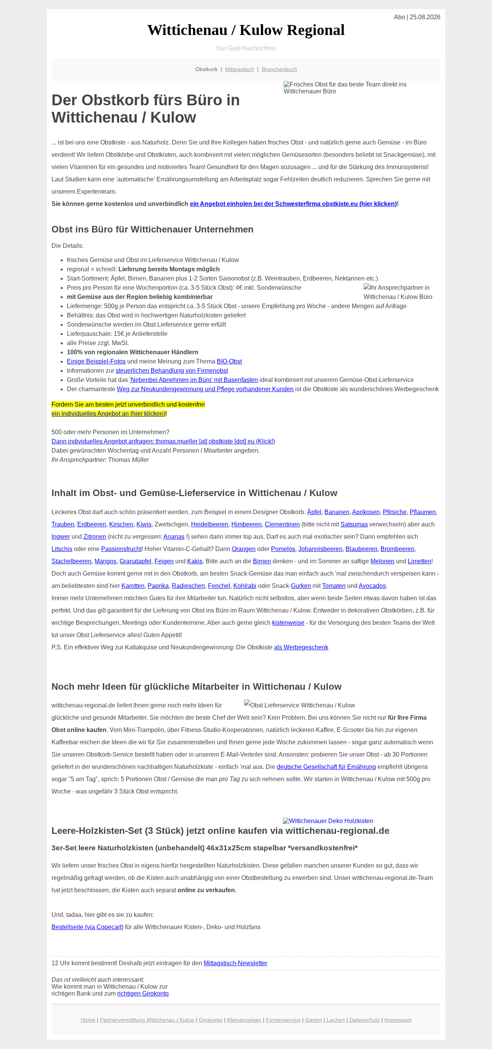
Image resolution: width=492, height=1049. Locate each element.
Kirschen (121, 524)
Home (88, 1020)
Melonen (382, 561)
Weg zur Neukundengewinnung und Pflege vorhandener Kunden (205, 389)
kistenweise (288, 622)
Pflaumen (423, 512)
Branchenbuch (279, 69)
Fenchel (219, 586)
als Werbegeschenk (301, 647)
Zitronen (94, 536)
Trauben (63, 524)
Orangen (244, 549)
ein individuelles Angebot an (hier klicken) (108, 413)
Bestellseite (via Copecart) (87, 927)
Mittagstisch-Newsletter (235, 963)
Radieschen (188, 586)
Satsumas (354, 524)
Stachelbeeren (71, 561)
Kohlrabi (244, 586)
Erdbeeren (91, 524)
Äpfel (314, 512)
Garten (313, 1020)
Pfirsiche (395, 512)
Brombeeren (397, 549)
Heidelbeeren (209, 524)
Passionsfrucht (121, 549)
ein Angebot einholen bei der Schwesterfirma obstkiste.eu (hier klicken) (293, 204)
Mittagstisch (239, 69)
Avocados (372, 586)
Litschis (62, 549)
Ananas (173, 536)
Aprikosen (366, 512)
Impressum (398, 1020)
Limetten (419, 561)
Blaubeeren (361, 549)
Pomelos (283, 549)
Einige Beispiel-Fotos (96, 361)
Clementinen (282, 524)
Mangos (105, 561)
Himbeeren (246, 524)
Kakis (195, 561)
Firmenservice (283, 1020)
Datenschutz (364, 1020)
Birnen (262, 561)
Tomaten (334, 586)
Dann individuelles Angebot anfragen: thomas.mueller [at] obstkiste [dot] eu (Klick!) (163, 441)
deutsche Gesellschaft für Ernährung (326, 767)
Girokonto (211, 1020)
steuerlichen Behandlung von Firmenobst (172, 370)
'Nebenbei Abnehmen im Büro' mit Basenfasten (194, 380)
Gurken (301, 586)
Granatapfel (135, 561)
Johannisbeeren (320, 549)
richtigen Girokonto (143, 993)
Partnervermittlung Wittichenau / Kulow (147, 1020)
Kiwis (143, 524)
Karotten (133, 586)
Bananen (336, 512)
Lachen (336, 1020)
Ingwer (61, 536)
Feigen (164, 561)
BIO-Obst (229, 361)
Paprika (158, 586)
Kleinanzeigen (244, 1020)
